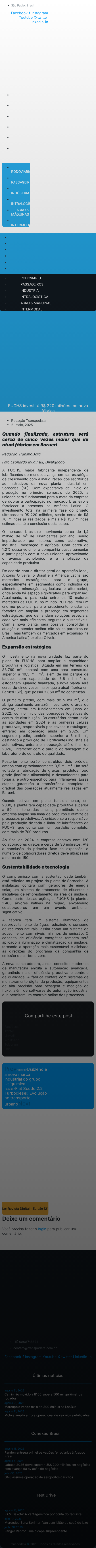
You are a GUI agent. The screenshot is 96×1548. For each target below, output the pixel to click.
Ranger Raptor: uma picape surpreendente (35, 1531)
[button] (48, 1026)
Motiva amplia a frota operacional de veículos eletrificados (47, 1415)
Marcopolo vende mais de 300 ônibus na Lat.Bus (40, 1407)
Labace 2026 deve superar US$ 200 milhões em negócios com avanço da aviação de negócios (47, 1466)
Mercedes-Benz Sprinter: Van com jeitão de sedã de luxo (46, 1522)
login (42, 1229)
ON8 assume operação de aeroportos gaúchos (38, 1477)
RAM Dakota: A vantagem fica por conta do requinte (42, 1514)
